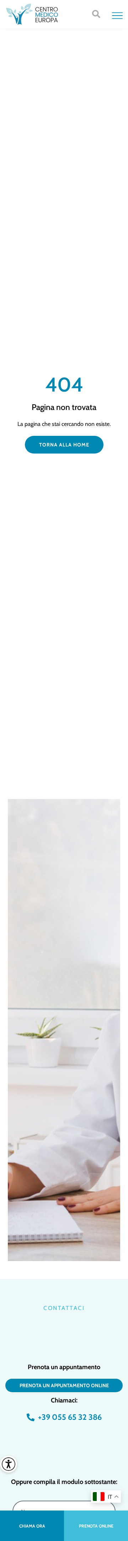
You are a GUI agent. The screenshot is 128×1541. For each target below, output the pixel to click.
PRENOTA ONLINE (96, 1526)
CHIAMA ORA (32, 1526)
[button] (96, 14)
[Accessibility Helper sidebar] (8, 1464)
